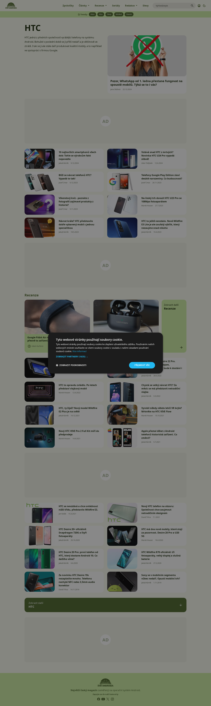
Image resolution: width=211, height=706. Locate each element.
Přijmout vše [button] (142, 365)
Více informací (79, 351)
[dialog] (105, 353)
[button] (105, 356)
